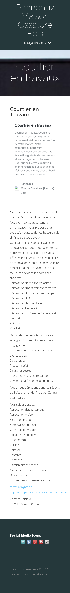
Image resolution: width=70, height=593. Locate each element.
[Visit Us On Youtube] (41, 544)
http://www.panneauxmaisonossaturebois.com (39, 492)
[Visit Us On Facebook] (29, 544)
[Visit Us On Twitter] (23, 544)
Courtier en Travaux (24, 111)
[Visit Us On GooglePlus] (47, 544)
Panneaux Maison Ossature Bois (35, 20)
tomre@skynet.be (21, 487)
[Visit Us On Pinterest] (35, 544)
